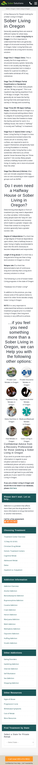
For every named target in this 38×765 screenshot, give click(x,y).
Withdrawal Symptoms (12, 709)
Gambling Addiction (11, 664)
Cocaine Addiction (10, 605)
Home (7, 9)
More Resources (10, 718)
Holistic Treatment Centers (14, 551)
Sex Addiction (9, 678)
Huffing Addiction (10, 638)
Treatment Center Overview (14, 537)
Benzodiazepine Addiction (14, 596)
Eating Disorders (10, 659)
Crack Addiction (10, 610)
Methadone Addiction (12, 629)
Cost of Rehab (9, 713)
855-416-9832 (11, 522)
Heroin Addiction (10, 615)
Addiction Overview (11, 586)
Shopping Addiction (11, 683)
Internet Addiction (11, 669)
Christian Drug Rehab (12, 546)
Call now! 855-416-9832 (19, 759)
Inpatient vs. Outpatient (13, 570)
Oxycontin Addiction (11, 633)
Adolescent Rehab (11, 560)
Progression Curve (11, 704)
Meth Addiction (10, 624)
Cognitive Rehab (10, 556)
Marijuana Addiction (11, 619)
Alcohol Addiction (10, 591)
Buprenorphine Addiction (13, 600)
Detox (6, 565)
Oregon (13, 9)
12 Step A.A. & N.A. (11, 541)
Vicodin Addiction (10, 643)
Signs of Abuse (9, 699)
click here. (13, 488)
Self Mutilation (9, 673)
